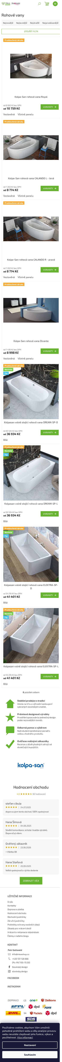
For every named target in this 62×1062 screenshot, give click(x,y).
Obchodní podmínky (17, 917)
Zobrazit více (31, 880)
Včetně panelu (25, 114)
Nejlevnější (21, 23)
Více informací (25, 1037)
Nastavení (30, 1045)
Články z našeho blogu (18, 936)
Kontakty (12, 905)
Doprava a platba (16, 909)
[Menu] (55, 4)
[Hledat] (39, 4)
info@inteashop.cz (20, 954)
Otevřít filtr (31, 31)
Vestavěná (9, 114)
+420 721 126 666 (20, 958)
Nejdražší (34, 23)
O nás (10, 902)
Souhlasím (30, 1054)
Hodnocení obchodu (31, 787)
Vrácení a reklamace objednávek (23, 932)
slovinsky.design (20, 971)
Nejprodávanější (50, 23)
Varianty (48, 107)
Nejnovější (8, 23)
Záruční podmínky (16, 921)
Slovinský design (20, 967)
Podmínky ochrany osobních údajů (24, 924)
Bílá (5, 439)
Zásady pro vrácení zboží (19, 928)
